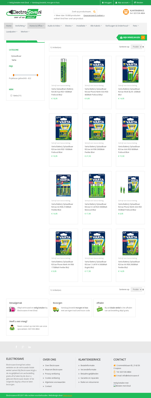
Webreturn (67, 395)
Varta (17, 95)
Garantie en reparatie (90, 378)
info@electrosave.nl (130, 375)
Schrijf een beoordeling (60, 85)
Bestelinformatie (88, 365)
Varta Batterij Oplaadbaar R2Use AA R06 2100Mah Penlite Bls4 (62, 207)
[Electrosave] (24, 13)
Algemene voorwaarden (55, 382)
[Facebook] (16, 347)
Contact (48, 386)
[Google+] (23, 347)
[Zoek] (94, 11)
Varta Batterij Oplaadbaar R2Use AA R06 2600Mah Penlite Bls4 (95, 149)
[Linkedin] (29, 347)
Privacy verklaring (52, 373)
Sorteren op (124, 46)
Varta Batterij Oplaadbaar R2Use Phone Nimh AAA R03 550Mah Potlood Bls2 (130, 207)
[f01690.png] (63, 70)
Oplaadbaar (16, 56)
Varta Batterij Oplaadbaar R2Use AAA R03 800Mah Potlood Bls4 (129, 149)
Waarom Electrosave (53, 369)
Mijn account (123, 2)
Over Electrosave (52, 365)
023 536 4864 (139, 13)
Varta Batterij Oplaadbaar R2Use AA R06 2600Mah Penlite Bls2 (129, 264)
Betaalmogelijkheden (89, 373)
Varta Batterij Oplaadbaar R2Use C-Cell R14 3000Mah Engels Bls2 (96, 264)
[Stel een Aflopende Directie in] (143, 46)
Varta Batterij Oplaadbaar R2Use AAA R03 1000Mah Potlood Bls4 (62, 149)
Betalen (140, 2)
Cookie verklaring (52, 378)
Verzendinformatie (88, 369)
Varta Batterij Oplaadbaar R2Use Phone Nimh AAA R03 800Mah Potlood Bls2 (96, 92)
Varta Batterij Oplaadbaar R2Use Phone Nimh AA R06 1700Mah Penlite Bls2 (62, 264)
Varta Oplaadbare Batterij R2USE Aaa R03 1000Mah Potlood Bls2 (62, 92)
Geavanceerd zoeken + (94, 15)
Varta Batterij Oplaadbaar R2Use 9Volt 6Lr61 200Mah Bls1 (129, 92)
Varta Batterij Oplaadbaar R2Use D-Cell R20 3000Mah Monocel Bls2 (96, 207)
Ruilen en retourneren (90, 382)
